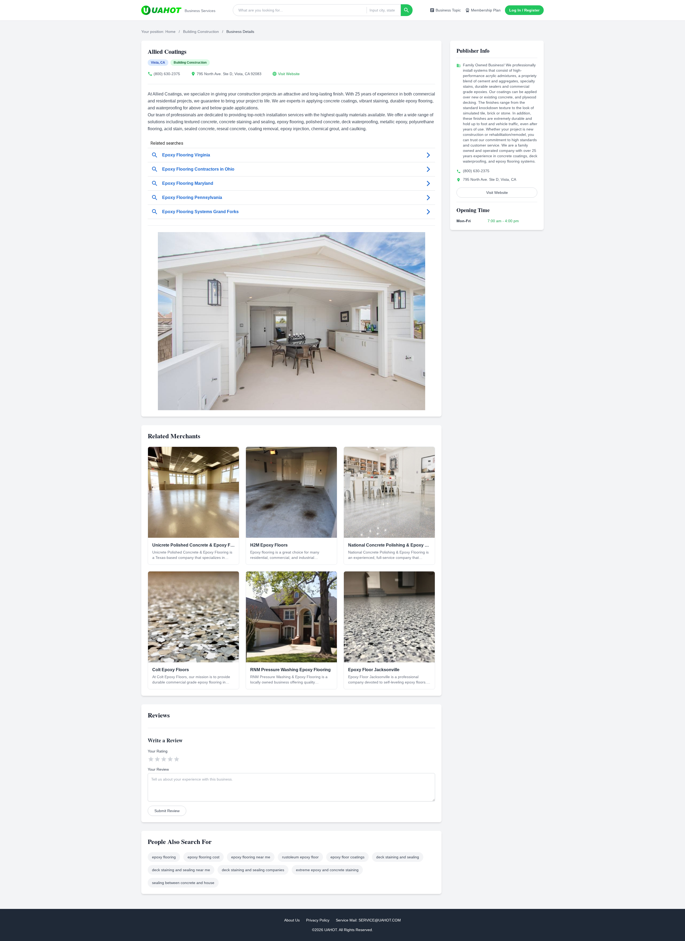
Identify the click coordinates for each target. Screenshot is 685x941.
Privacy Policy (317, 920)
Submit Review (167, 811)
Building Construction (201, 31)
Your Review (158, 769)
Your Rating (158, 751)
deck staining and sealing (397, 857)
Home (170, 31)
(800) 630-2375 (167, 74)
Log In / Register (524, 10)
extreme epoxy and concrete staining (327, 870)
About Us (292, 920)
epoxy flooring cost (203, 857)
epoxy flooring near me (250, 857)
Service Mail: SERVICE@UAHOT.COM (368, 920)
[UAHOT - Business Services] (161, 10)
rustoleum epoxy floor (300, 857)
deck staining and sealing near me (181, 870)
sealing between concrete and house (183, 883)
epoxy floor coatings (347, 857)
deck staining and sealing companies (253, 870)
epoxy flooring (164, 857)
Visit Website (289, 74)
